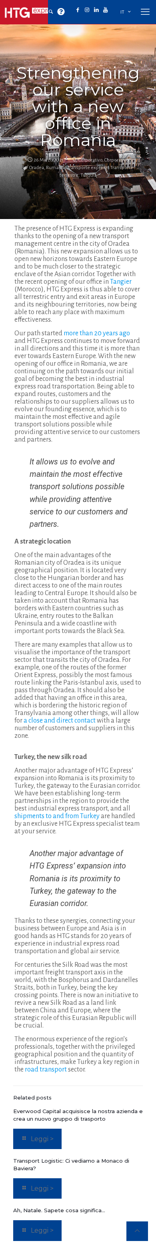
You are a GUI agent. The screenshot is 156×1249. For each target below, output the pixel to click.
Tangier (121, 281)
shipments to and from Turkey (57, 816)
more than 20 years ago (97, 333)
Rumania (55, 167)
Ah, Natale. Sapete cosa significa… (59, 1210)
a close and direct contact (60, 720)
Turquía (88, 175)
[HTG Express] (32, 12)
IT (122, 12)
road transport (46, 1069)
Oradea (36, 167)
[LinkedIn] (96, 10)
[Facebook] (77, 10)
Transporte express (87, 167)
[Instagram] (87, 10)
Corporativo (90, 160)
